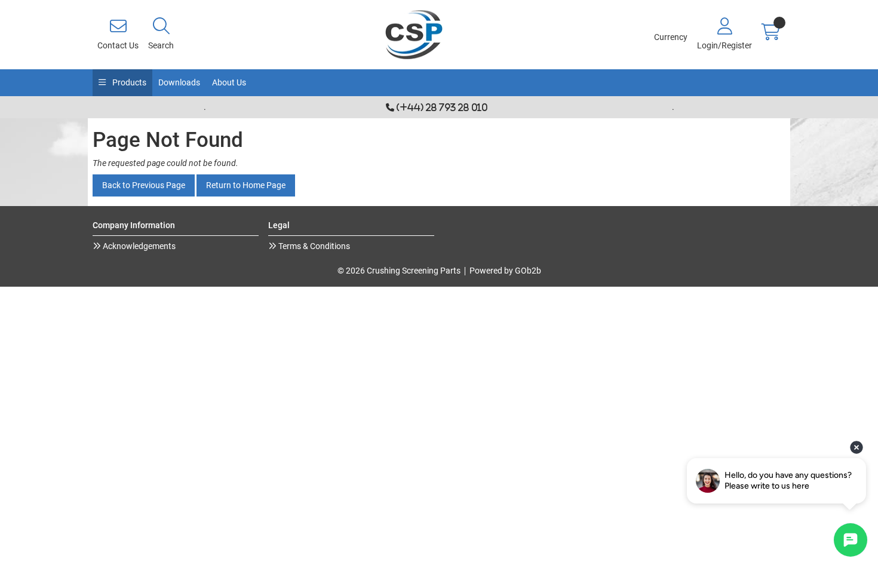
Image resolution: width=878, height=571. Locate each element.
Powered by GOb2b (505, 270)
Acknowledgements (138, 246)
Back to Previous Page (143, 185)
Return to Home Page (245, 185)
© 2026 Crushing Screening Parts (399, 270)
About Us (229, 82)
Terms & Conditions (313, 246)
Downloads (179, 82)
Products (128, 82)
